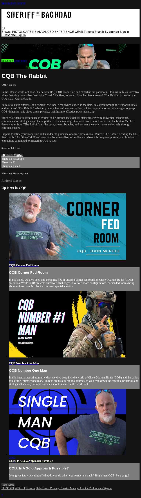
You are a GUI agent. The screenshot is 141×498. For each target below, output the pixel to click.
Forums (89, 31)
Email (20, 155)
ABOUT (20, 488)
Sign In (21, 35)
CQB (4, 84)
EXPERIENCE (65, 31)
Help (39, 488)
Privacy (55, 488)
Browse (6, 31)
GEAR (79, 31)
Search (100, 31)
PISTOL (17, 31)
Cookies (65, 488)
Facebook (7, 155)
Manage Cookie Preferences (86, 488)
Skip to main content (13, 3)
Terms (46, 488)
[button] (3, 28)
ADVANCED (46, 31)
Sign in (124, 31)
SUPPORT (8, 488)
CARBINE (30, 31)
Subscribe (7, 60)
